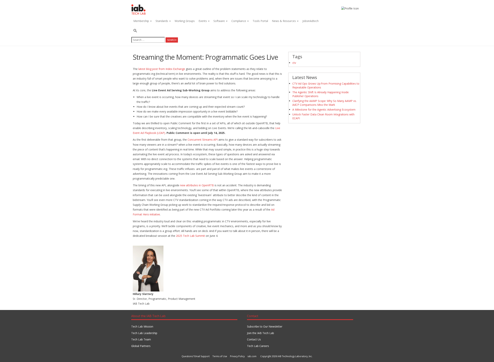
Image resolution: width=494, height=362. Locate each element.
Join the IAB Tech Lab (260, 333)
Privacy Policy (237, 356)
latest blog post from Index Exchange (161, 69)
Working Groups (185, 21)
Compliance (239, 21)
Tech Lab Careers (258, 346)
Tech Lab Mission (142, 326)
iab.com (252, 356)
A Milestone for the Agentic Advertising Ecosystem (323, 109)
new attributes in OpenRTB (197, 185)
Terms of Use (219, 356)
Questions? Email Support (196, 356)
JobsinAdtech (310, 21)
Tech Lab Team (141, 339)
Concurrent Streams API (203, 139)
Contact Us (254, 339)
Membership (141, 21)
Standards (162, 21)
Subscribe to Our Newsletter (264, 326)
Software (219, 21)
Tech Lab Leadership (144, 333)
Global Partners (141, 346)
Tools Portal (260, 21)
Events (203, 21)
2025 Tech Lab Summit (190, 236)
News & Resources (284, 21)
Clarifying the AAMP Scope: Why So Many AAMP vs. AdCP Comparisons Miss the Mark (324, 103)
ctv (294, 63)
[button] (154, 31)
